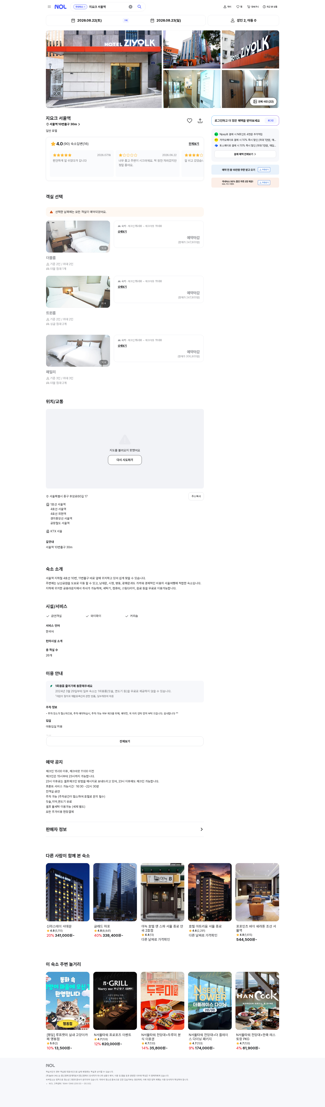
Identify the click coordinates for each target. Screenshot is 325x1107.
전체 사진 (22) (266, 101)
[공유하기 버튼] (200, 120)
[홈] (61, 7)
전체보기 (194, 144)
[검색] (139, 7)
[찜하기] (189, 120)
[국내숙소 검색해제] (84, 7)
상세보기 (122, 231)
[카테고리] (49, 6)
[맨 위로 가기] (315, 1097)
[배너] (245, 170)
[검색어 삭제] (130, 7)
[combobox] (107, 7)
